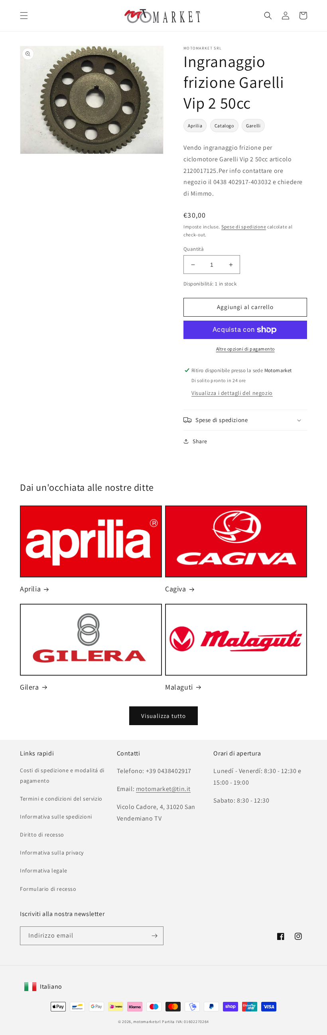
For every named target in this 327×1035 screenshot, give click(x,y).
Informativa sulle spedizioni (56, 816)
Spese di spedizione (243, 227)
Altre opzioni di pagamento (245, 349)
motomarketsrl (147, 1021)
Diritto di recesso (42, 834)
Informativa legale (43, 870)
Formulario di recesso (48, 888)
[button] (24, 15)
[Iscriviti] (154, 935)
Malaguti (179, 687)
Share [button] (200, 441)
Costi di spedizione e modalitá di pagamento (62, 775)
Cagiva (175, 588)
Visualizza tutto (163, 716)
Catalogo (224, 126)
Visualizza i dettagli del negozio (232, 393)
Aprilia (195, 126)
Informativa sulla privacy (52, 852)
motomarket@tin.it (163, 789)
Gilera (29, 687)
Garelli (253, 126)
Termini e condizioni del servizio (61, 798)
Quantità (193, 249)
